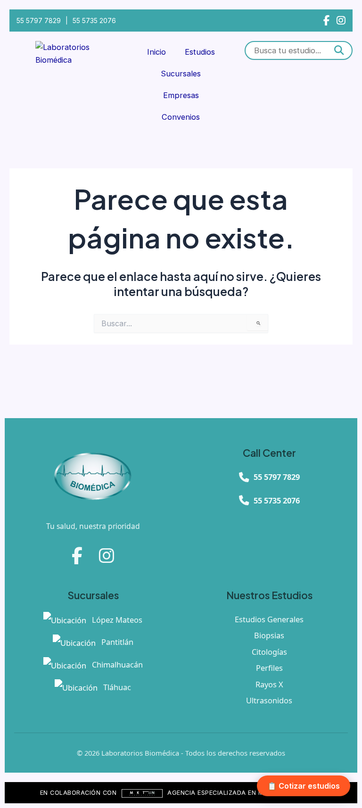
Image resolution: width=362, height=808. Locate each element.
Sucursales (181, 73)
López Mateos (116, 619)
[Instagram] (341, 20)
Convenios (181, 117)
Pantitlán (116, 641)
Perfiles (269, 667)
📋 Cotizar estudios (303, 786)
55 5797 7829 (38, 20)
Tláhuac (116, 687)
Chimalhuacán (116, 664)
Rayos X (269, 684)
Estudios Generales (269, 619)
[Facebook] (326, 20)
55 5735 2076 (94, 20)
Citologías (269, 651)
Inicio (156, 52)
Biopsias (269, 635)
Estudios (200, 52)
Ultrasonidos (269, 700)
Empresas (181, 95)
